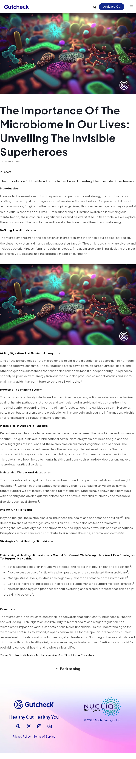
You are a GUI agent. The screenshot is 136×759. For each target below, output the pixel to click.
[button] (132, 7)
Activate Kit (111, 6)
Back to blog (70, 669)
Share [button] (7, 171)
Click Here (88, 655)
